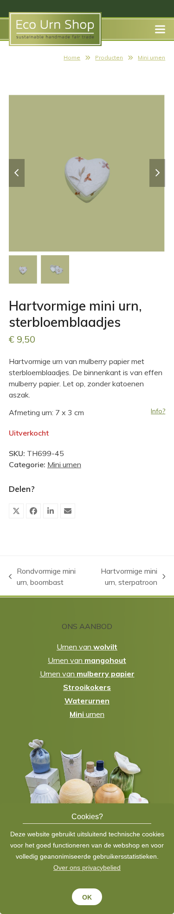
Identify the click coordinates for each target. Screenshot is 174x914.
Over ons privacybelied (87, 867)
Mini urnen (151, 57)
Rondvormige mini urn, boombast (42, 577)
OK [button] (87, 897)
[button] (160, 29)
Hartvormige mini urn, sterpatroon (123, 577)
